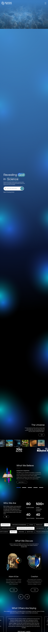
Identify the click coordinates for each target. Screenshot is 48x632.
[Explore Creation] (34, 590)
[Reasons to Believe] (6, 3)
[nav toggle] (45, 3)
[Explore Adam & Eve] (13, 590)
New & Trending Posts (8, 192)
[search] (22, 188)
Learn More (21, 482)
